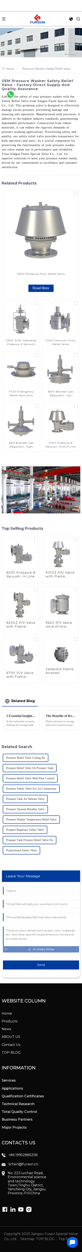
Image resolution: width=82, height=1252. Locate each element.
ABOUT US (11, 1037)
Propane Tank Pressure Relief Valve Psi (29, 840)
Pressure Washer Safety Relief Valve (46, 68)
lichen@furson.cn (23, 1164)
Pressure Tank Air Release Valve (25, 799)
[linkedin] (5, 1209)
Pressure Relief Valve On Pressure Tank (29, 768)
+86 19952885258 (23, 1155)
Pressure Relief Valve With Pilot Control (30, 778)
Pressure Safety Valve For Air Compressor (31, 788)
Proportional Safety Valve (21, 850)
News (6, 1029)
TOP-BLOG (11, 1052)
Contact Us (11, 1045)
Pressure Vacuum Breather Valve (25, 809)
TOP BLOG (46, 1239)
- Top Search (67, 1239)
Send (41, 965)
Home (10, 68)
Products (9, 1021)
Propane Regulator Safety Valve (25, 829)
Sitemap (27, 1239)
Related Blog (23, 701)
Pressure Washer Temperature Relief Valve (31, 819)
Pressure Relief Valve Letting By (25, 757)
